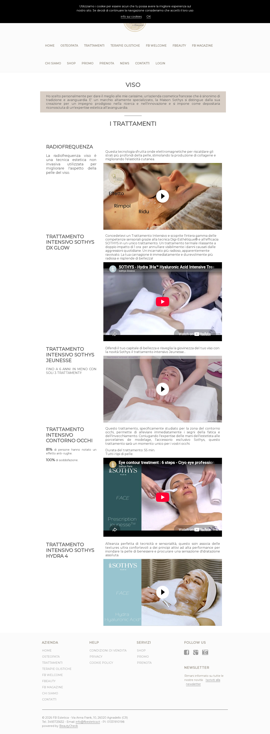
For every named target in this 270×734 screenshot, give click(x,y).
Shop (71, 63)
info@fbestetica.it (88, 722)
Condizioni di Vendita (108, 650)
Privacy (96, 656)
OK (148, 16)
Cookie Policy (101, 663)
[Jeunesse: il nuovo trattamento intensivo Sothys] (162, 389)
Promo (87, 63)
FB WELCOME (156, 45)
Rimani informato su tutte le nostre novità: (204, 680)
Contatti (142, 63)
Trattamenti (94, 45)
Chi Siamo (53, 63)
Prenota (106, 63)
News (124, 63)
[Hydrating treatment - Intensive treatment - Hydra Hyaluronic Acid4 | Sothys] (162, 592)
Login (160, 63)
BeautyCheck (68, 726)
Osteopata (69, 45)
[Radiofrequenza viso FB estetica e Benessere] (162, 196)
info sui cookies (131, 16)
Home (50, 45)
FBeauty (179, 45)
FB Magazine (202, 45)
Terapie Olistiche (125, 45)
